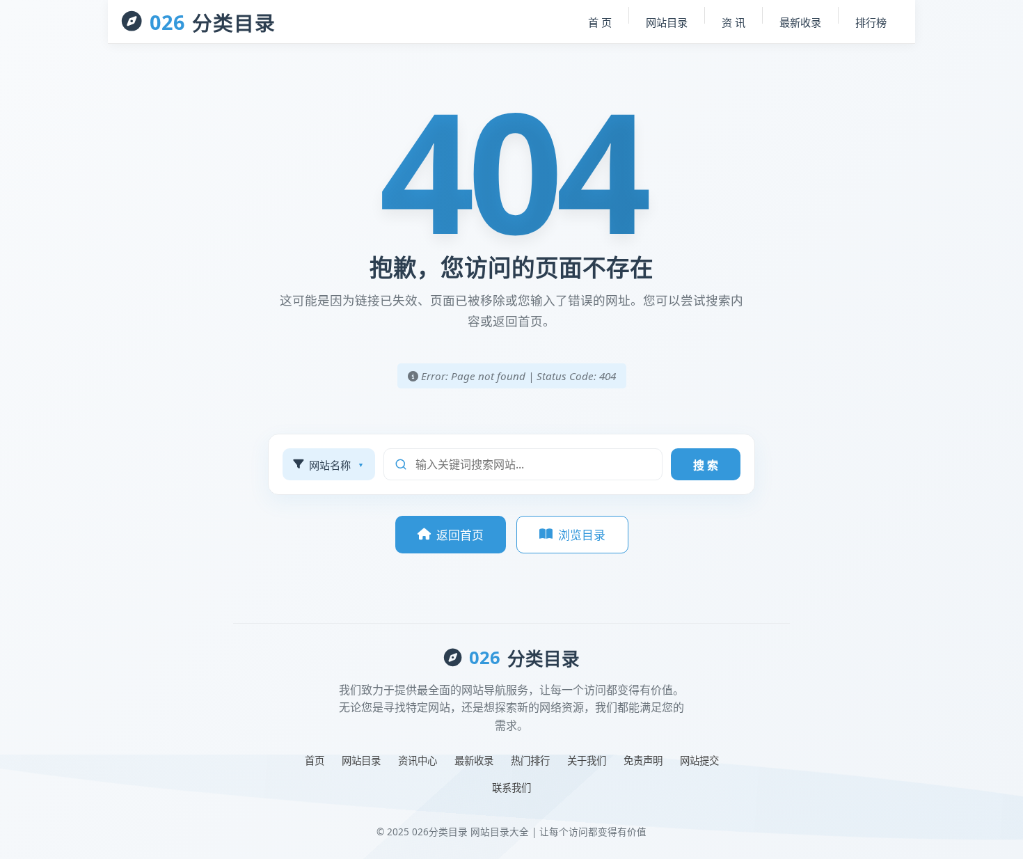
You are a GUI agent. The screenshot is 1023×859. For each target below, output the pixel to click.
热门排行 (530, 760)
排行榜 (871, 22)
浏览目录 (581, 535)
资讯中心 (417, 760)
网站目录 (667, 22)
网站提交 (699, 760)
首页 (314, 760)
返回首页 (460, 535)
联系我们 (511, 787)
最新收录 (800, 22)
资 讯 (733, 22)
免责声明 (643, 760)
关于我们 (586, 760)
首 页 (600, 22)
